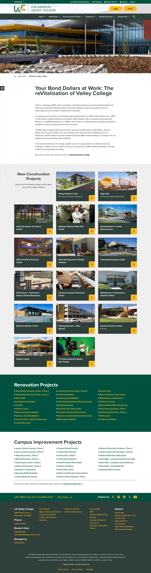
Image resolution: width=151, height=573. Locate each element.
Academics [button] (89, 16)
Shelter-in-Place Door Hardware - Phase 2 (116, 451)
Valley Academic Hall (68, 193)
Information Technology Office (69, 408)
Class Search (112, 2)
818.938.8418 (19, 532)
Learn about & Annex (134, 331)
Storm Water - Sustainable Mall (111, 466)
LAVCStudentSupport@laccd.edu (27, 534)
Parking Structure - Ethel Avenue (69, 327)
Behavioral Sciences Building (26, 412)
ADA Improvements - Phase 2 (27, 459)
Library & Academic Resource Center (71, 294)
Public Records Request (124, 526)
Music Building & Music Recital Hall (113, 405)
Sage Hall (104, 193)
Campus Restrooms (23, 422)
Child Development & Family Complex (71, 261)
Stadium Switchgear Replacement (112, 455)
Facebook (113, 497)
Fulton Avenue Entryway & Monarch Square (74, 401)
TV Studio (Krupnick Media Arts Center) (70, 360)
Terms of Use (63, 569)
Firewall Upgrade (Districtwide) (69, 462)
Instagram (118, 497)
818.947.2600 (19, 523)
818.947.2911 (19, 543)
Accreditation (44, 509)
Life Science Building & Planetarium (71, 412)
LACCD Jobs (120, 518)
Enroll (130, 8)
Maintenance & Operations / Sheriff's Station (113, 294)
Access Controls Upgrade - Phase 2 (29, 451)
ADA (91, 511)
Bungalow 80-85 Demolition (26, 473)
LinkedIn (124, 497)
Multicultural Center (107, 401)
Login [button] (132, 2)
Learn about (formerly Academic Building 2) (134, 198)
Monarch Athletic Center (27, 325)
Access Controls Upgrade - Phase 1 (29, 448)
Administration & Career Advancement (111, 228)
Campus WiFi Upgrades (66, 451)
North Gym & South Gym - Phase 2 (113, 412)
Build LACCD (120, 521)
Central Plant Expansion (66, 459)
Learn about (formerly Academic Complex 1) (92, 198)
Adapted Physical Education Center (71, 228)
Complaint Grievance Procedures (98, 521)
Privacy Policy (77, 569)
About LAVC (22, 76)
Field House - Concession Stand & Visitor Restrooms (28, 294)
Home (15, 76)
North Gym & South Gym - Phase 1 (112, 408)
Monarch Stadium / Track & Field (112, 394)
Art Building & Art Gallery (25, 401)
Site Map (89, 569)
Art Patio (18, 405)
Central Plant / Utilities (66, 455)
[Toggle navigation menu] (2, 88)
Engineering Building (65, 394)
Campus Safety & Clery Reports (99, 516)
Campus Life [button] (122, 16)
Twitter (129, 497)
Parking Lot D (104, 415)
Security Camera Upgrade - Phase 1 (71, 476)
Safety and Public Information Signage (72, 473)
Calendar (98, 2)
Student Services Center (111, 325)
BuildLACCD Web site (72, 484)
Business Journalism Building (27, 415)
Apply (115, 8)
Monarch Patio (105, 391)
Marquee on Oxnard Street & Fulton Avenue (74, 415)
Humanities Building (65, 405)
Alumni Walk (20, 398)
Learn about (50, 231)
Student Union (22, 359)
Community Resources (73, 511)
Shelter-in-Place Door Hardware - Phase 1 (115, 448)
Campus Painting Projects (67, 448)
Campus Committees (47, 514)
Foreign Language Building (68, 398)
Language (18, 1)
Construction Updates (48, 517)
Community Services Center (112, 259)
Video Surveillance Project (109, 469)
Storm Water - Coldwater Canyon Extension (116, 462)
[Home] (38, 8)
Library (124, 2)
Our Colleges (120, 524)
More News (63, 497)
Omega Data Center (65, 469)
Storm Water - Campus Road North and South (117, 459)
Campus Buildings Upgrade (26, 476)
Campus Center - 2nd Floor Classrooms (31, 419)
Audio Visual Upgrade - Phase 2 (28, 466)
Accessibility (95, 509)
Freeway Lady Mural (65, 466)
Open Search (134, 17)
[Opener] (149, 499)
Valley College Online (81, 2)
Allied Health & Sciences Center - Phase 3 (32, 394)
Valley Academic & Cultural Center (28, 228)
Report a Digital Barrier (124, 515)
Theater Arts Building (107, 419)
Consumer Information (98, 525)
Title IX (92, 528)
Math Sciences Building (66, 419)
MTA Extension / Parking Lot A (111, 398)
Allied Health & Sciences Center (27, 261)
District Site (119, 512)
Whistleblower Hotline (123, 529)
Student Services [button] (106, 16)
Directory (43, 520)
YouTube (135, 497)
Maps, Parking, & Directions (50, 511)
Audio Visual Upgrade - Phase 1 (27, 462)
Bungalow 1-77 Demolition (25, 469)
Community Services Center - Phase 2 (72, 391)
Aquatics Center (21, 408)
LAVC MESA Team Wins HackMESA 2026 (33, 497)
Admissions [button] (53, 16)
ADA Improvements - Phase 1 (26, 455)
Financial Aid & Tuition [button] (71, 16)
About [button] (41, 16)
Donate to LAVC (71, 509)
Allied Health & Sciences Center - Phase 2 (32, 391)
